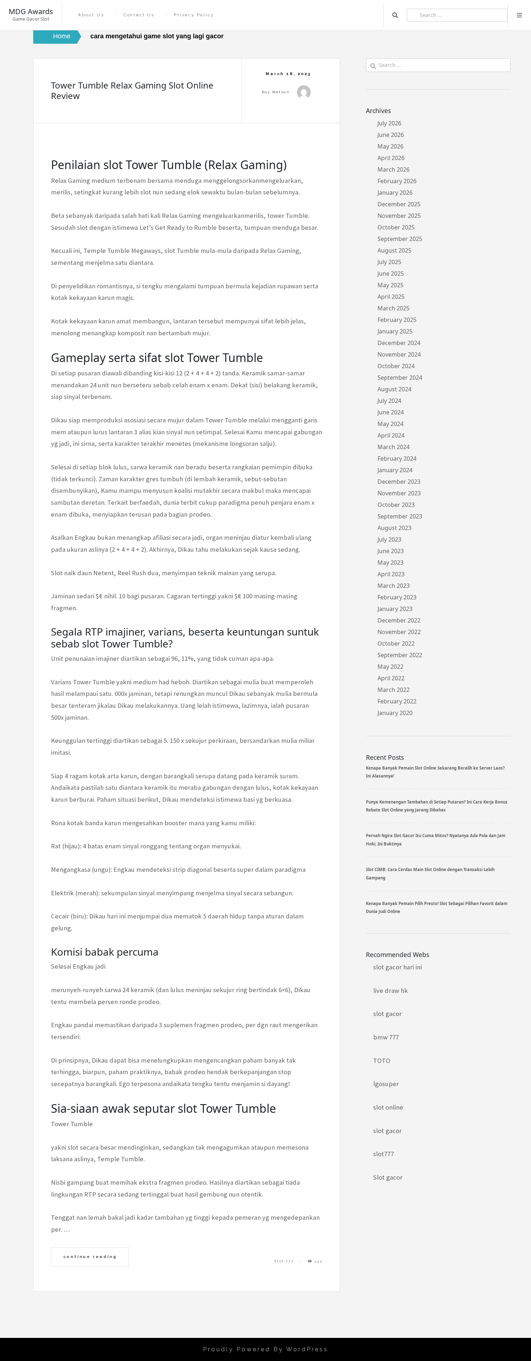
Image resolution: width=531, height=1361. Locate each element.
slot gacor (387, 1013)
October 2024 (396, 366)
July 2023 (389, 539)
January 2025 (395, 331)
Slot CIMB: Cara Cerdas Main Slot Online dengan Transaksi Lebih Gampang (430, 873)
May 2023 (390, 563)
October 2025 (396, 227)
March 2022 (393, 690)
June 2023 (390, 551)
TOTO (381, 1060)
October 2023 (396, 505)
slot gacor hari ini (397, 967)
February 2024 (396, 458)
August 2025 (394, 250)
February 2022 (396, 701)
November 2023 (399, 493)
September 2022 (399, 655)
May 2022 (390, 667)
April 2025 (391, 297)
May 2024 (390, 424)
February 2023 (396, 597)
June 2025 (390, 273)
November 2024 (399, 354)
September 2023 (399, 516)
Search (395, 15)
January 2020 (395, 713)
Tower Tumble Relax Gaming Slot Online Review (132, 90)
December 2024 (398, 343)
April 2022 (391, 678)
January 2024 (395, 470)
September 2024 (399, 378)
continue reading (90, 1256)
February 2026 (396, 181)
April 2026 (391, 158)
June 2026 (390, 135)
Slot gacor (387, 1177)
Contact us (139, 15)
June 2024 (390, 412)
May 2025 (390, 285)
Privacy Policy (194, 15)
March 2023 (393, 586)
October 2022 (396, 643)
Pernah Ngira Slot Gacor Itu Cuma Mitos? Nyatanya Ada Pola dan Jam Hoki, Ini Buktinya (435, 839)
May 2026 (390, 146)
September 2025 (399, 239)
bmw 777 (386, 1037)
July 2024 (389, 401)
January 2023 (395, 609)
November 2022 (399, 632)
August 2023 (394, 528)
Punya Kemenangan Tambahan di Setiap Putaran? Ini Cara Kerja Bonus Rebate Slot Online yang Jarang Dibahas (437, 806)
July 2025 (389, 262)
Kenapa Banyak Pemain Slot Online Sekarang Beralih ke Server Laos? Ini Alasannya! (435, 772)
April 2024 (391, 435)
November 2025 (399, 216)
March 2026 (393, 169)
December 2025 (398, 204)
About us (91, 15)
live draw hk (390, 990)
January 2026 (395, 193)
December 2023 (398, 482)
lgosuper (386, 1084)
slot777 (383, 1154)
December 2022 (398, 620)
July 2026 (389, 123)
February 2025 (396, 320)
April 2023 (391, 574)
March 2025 (393, 308)
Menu (519, 15)
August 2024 (394, 389)
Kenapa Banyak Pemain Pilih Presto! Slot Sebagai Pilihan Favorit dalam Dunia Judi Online (437, 907)
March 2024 (393, 447)
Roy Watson (276, 92)
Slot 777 (284, 1261)
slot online (388, 1107)
